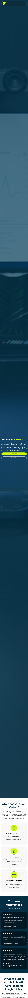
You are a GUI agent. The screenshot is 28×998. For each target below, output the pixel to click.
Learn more (14, 457)
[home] (4, 3)
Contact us (14, 453)
